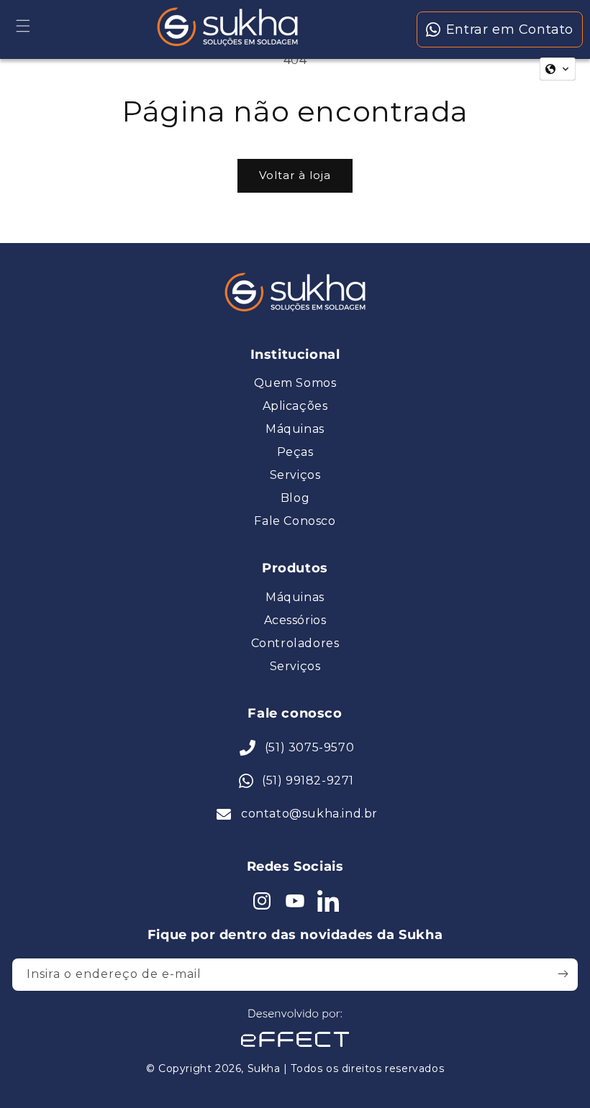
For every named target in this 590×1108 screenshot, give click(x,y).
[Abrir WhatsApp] (36, 1072)
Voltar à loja (295, 175)
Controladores (295, 643)
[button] (23, 26)
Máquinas (295, 429)
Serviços (295, 475)
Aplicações (295, 406)
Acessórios (295, 620)
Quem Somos (295, 383)
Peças (295, 452)
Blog (295, 498)
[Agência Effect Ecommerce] (295, 1049)
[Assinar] (562, 973)
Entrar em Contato (509, 29)
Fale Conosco (294, 521)
